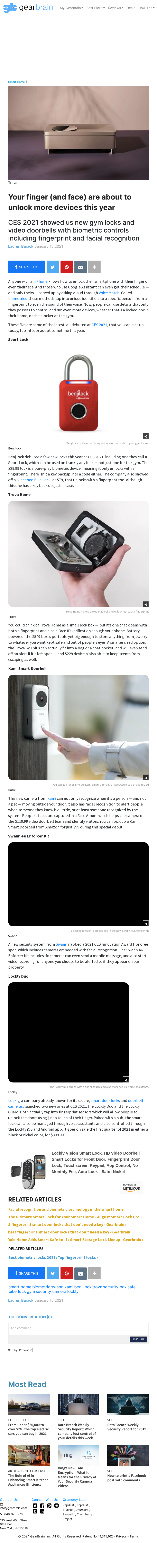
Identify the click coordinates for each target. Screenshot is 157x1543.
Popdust (68, 1505)
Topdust (82, 1505)
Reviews (114, 8)
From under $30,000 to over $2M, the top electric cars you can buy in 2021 (28, 1429)
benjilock (83, 1287)
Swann (61, 944)
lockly (72, 1291)
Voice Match (109, 292)
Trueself (68, 1509)
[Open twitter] (35, 1505)
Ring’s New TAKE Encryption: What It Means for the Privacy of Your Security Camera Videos (77, 1477)
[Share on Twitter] (53, 267)
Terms (134, 1536)
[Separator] (94, 267)
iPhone (41, 281)
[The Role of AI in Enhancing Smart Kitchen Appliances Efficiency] (29, 1455)
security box (115, 1287)
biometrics (17, 298)
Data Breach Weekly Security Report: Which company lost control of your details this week (77, 1431)
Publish (138, 1339)
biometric (41, 1287)
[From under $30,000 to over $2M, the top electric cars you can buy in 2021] (29, 1404)
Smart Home (16, 82)
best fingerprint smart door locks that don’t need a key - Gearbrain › (70, 1231)
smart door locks (105, 1100)
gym (31, 1291)
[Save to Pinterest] (67, 267)
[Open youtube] (56, 1505)
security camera (51, 1291)
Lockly (13, 1100)
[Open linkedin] (42, 1511)
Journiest (82, 1509)
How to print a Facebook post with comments (126, 1477)
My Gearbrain (70, 8)
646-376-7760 (14, 1514)
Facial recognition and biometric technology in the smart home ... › (69, 1209)
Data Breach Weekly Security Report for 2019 (126, 1427)
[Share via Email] (80, 267)
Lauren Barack (20, 246)
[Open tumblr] (35, 1511)
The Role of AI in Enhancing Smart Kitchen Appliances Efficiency (28, 1480)
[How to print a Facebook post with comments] (128, 1455)
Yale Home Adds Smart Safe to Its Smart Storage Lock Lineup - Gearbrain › (75, 1239)
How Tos (145, 8)
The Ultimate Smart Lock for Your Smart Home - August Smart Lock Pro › (75, 1216)
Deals (131, 8)
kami (68, 1287)
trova (97, 1287)
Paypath (68, 1514)
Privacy (121, 1536)
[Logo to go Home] (29, 8)
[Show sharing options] (146, 436)
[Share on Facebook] (26, 267)
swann (57, 1287)
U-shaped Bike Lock (33, 479)
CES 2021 (99, 324)
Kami (51, 798)
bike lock (17, 1291)
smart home (20, 1287)
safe (132, 1287)
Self (61, 1420)
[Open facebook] (42, 1505)
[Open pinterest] (49, 1505)
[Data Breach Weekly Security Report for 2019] (128, 1404)
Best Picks (94, 8)
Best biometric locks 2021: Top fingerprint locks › (53, 1257)
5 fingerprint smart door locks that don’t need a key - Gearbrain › (67, 1224)
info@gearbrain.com (13, 1508)
